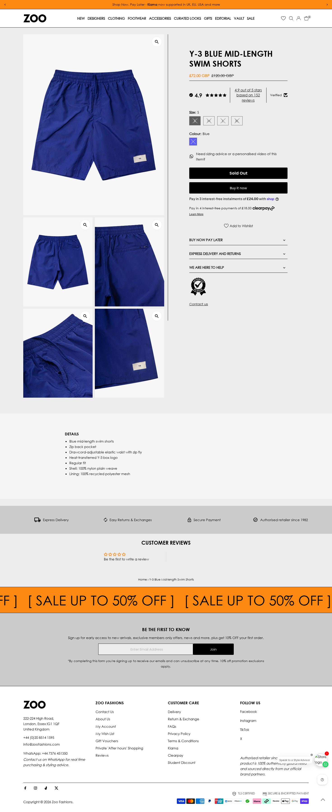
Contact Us (105, 711)
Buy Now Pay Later (206, 240)
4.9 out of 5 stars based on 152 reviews (248, 94)
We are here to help (206, 267)
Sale (251, 18)
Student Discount (181, 762)
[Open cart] (306, 18)
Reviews (102, 755)
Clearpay (175, 755)
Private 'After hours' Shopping (119, 748)
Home (142, 579)
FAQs (172, 726)
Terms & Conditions (183, 741)
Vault (239, 18)
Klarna (173, 748)
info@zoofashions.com (41, 744)
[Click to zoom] (157, 42)
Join (213, 649)
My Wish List (105, 733)
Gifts (208, 18)
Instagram (248, 720)
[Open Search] (291, 18)
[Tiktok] (46, 788)
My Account (106, 726)
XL (239, 121)
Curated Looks (187, 18)
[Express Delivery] (37, 520)
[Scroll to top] (322, 799)
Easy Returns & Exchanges (131, 520)
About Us (103, 719)
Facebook (248, 711)
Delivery (174, 711)
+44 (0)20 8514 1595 (38, 737)
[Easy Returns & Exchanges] (105, 520)
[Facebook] (25, 788)
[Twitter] (56, 788)
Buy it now (238, 187)
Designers (96, 18)
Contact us (198, 304)
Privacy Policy (179, 733)
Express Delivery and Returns (215, 253)
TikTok (244, 729)
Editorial (223, 18)
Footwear (137, 18)
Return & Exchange (183, 719)
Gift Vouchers (107, 741)
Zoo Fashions (62, 802)
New (81, 18)
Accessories (160, 18)
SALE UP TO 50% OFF (69, 600)
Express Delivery (56, 520)
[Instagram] (35, 788)
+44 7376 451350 (55, 753)
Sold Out (238, 173)
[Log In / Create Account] (299, 18)
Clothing (116, 18)
